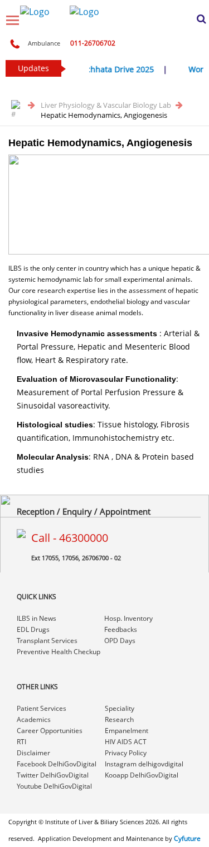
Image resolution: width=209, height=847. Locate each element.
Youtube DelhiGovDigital (54, 786)
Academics (34, 719)
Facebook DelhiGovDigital (56, 764)
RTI (21, 741)
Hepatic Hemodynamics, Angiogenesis (104, 115)
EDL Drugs (33, 629)
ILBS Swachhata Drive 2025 (101, 69)
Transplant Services (47, 640)
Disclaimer (33, 753)
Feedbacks (120, 629)
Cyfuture (187, 838)
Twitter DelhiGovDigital (53, 775)
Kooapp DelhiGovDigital (141, 775)
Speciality (119, 708)
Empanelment (126, 730)
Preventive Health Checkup (58, 651)
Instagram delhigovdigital (144, 764)
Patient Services (41, 708)
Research (119, 719)
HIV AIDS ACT (126, 741)
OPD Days (119, 640)
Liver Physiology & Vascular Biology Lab (107, 105)
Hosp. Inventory (128, 618)
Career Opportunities (49, 730)
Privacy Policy (126, 753)
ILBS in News (36, 618)
